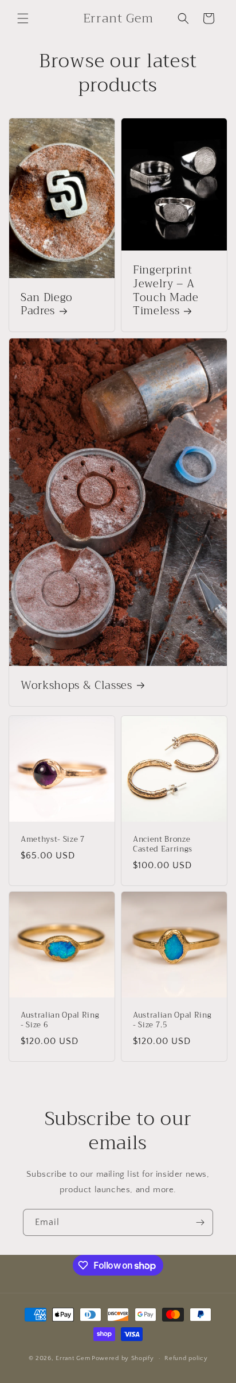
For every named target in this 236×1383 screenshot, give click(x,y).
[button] (23, 18)
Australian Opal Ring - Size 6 (60, 1020)
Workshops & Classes (76, 686)
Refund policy (185, 1358)
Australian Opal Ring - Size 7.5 (172, 1020)
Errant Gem (73, 1358)
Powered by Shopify (123, 1358)
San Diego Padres (47, 305)
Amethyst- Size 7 (53, 840)
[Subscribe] (200, 1222)
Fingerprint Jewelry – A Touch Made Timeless (166, 291)
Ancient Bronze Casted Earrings (162, 844)
